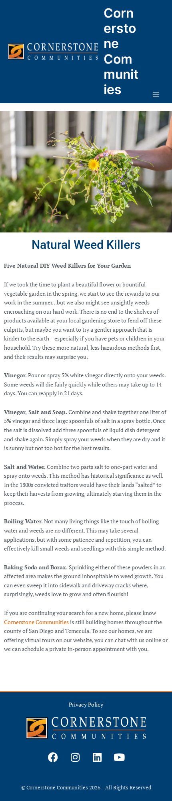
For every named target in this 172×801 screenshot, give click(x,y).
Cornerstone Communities (121, 51)
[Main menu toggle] (156, 95)
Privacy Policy (86, 704)
